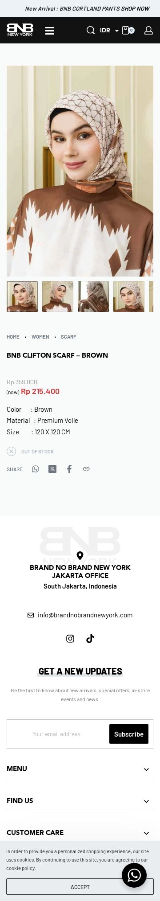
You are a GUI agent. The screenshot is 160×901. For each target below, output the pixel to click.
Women (40, 336)
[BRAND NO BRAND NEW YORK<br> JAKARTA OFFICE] (80, 555)
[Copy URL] (86, 469)
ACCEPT (80, 887)
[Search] (90, 30)
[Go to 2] (57, 296)
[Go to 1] (22, 296)
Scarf (68, 336)
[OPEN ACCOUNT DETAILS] (148, 30)
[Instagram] (70, 638)
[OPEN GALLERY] (80, 171)
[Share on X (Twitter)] (52, 469)
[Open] (49, 31)
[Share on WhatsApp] (36, 469)
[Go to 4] (128, 296)
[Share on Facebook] (69, 469)
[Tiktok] (90, 638)
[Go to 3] (93, 296)
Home (13, 336)
